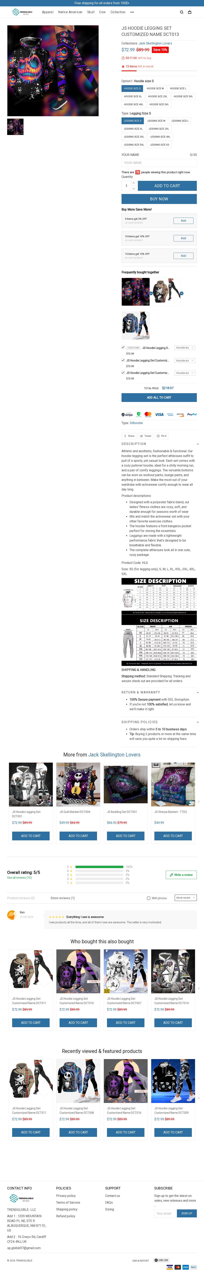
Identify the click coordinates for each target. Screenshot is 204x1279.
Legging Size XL (133, 128)
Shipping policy (66, 1209)
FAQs (109, 1202)
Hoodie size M (155, 88)
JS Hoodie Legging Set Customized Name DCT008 (148, 372)
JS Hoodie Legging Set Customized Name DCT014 (171, 1001)
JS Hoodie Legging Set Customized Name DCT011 (148, 360)
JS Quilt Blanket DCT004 (75, 811)
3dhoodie (136, 423)
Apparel (48, 12)
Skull (91, 12)
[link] (15, 1264)
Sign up (186, 1213)
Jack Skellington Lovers (155, 43)
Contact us (112, 1196)
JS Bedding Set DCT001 (122, 811)
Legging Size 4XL (160, 136)
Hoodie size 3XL (183, 96)
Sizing (109, 1209)
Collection (118, 12)
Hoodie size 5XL (159, 104)
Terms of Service (68, 1202)
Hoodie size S (144, 81)
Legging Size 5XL (134, 144)
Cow (102, 12)
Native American (70, 12)
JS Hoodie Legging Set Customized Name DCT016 (77, 1001)
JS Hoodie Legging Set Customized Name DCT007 (124, 1001)
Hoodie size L (178, 88)
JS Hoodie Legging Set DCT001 (26, 814)
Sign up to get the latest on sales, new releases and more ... (175, 1200)
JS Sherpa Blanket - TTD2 (170, 811)
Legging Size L (180, 120)
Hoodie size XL (133, 96)
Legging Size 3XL (134, 136)
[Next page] (199, 802)
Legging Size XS (159, 144)
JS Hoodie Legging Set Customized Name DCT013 (156, 348)
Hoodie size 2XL (157, 96)
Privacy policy (66, 1196)
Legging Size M (156, 120)
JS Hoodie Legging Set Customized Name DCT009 (171, 1110)
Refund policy (65, 1216)
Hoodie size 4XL (133, 104)
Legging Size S (140, 113)
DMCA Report (140, 1260)
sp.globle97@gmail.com (24, 1248)
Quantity (127, 177)
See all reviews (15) (19, 877)
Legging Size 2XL (159, 128)
